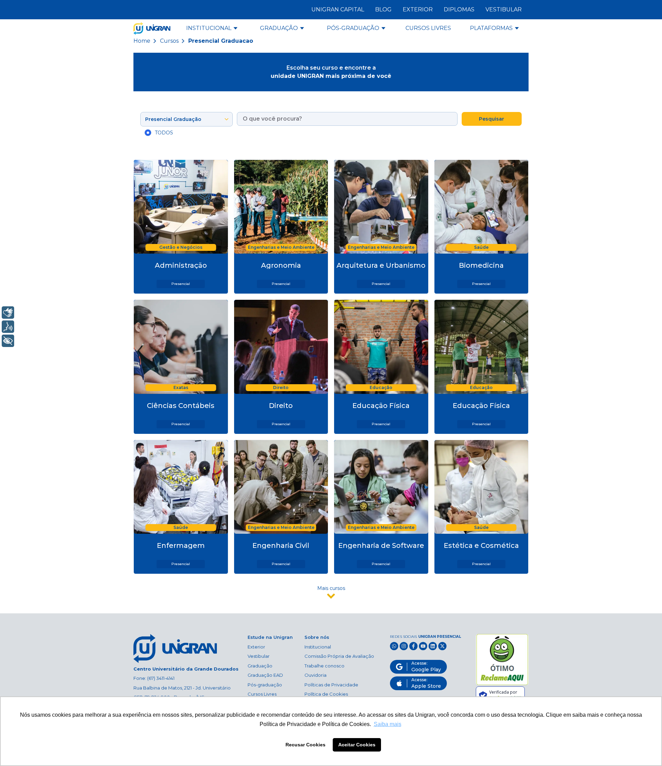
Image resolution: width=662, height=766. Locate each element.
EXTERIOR (418, 9)
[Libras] (8, 312)
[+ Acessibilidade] (8, 341)
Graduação (260, 665)
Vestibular (259, 656)
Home (141, 41)
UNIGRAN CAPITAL (337, 9)
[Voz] (8, 326)
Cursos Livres (262, 694)
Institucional (317, 647)
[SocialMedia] (394, 646)
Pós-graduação (265, 684)
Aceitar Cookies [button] (356, 744)
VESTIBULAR (503, 9)
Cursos (169, 41)
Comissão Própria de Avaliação (339, 656)
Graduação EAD (265, 675)
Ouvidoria (315, 675)
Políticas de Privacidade (331, 684)
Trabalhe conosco (324, 665)
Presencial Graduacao (220, 41)
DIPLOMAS (459, 9)
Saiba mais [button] (387, 724)
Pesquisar (491, 119)
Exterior (256, 647)
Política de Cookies (326, 694)
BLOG (383, 9)
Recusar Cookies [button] (305, 744)
